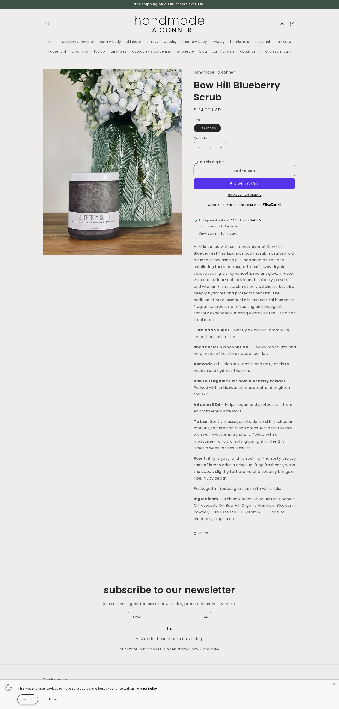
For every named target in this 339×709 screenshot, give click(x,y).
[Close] (334, 684)
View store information (218, 233)
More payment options (245, 195)
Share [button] (203, 533)
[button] (48, 24)
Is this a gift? (211, 162)
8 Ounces (207, 128)
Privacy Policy (147, 688)
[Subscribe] (206, 617)
